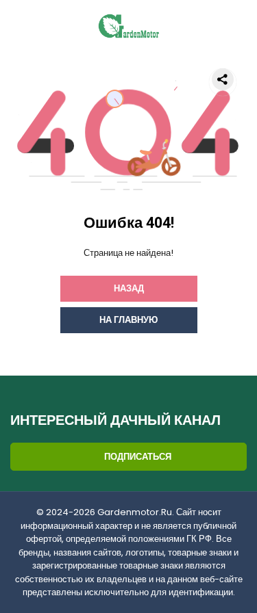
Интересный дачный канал (115, 421)
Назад (129, 288)
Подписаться (137, 456)
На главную (128, 319)
